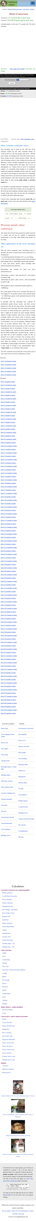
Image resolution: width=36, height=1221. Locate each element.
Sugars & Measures (8, 1039)
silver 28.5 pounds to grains (9, 568)
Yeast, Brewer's (7, 1046)
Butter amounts (7, 893)
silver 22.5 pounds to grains (9, 527)
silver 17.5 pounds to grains (9, 493)
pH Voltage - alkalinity (10, 909)
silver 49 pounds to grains (8, 706)
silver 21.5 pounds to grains (9, 520)
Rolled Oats (6, 916)
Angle (4, 953)
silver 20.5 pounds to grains (9, 513)
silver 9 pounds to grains (8, 436)
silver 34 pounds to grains (8, 605)
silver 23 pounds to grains (8, 530)
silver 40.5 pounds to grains (9, 649)
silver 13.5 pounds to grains (9, 466)
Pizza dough (22, 752)
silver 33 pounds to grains (8, 598)
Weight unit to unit (8, 1059)
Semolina (5, 920)
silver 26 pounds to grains (8, 551)
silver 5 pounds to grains (8, 409)
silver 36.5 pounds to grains (9, 622)
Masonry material (8, 1069)
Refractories (6, 1072)
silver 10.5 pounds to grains (9, 446)
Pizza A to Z (22, 740)
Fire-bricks (4, 805)
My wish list (22, 825)
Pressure (5, 987)
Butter (4, 1019)
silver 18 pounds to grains (8, 497)
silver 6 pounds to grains (8, 415)
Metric (4, 976)
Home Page (4, 728)
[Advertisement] (18, 47)
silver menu (26, 9)
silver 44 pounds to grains (8, 672)
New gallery (4, 748)
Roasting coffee (23, 764)
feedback (9, 1195)
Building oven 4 (23, 813)
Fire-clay (3, 811)
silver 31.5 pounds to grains (9, 588)
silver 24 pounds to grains (8, 537)
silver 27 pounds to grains (8, 557)
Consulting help (23, 831)
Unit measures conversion (25, 728)
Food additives (22, 795)
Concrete (5, 1066)
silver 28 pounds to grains (8, 564)
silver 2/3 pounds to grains (8, 371)
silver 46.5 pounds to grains (9, 689)
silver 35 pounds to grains (8, 612)
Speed (4, 990)
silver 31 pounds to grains (8, 584)
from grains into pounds (17, 69)
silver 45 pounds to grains (8, 679)
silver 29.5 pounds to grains (9, 574)
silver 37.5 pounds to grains (9, 628)
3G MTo (20, 789)
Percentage (6, 980)
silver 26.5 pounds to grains (9, 554)
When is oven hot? (23, 746)
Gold (4, 1013)
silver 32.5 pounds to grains (9, 595)
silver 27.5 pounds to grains (9, 561)
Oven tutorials (22, 734)
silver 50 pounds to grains (8, 713)
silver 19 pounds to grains (8, 503)
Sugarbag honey (7, 906)
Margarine (5, 1029)
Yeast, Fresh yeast (8, 1049)
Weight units (6, 947)
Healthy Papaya (23, 801)
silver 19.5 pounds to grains (9, 507)
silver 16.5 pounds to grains (9, 486)
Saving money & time (7, 817)
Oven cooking (22, 758)
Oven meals (4, 755)
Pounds (32, 9)
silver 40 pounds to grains (8, 645)
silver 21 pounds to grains (8, 517)
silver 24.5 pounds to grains (9, 540)
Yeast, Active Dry (8, 1043)
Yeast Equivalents (8, 926)
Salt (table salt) (7, 1036)
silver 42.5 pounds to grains (9, 662)
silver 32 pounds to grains (8, 591)
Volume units (6, 943)
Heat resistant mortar (7, 787)
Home (8, 3)
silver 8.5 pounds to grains (8, 432)
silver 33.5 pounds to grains (9, 601)
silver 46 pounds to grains (8, 686)
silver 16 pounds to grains (8, 483)
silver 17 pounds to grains (8, 490)
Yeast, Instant (6, 1053)
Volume (4, 1000)
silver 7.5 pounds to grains (8, 425)
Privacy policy (6, 1211)
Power (4, 983)
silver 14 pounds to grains (8, 469)
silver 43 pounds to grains (8, 666)
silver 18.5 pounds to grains (9, 500)
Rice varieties (6, 1032)
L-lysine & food (23, 807)
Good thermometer (6, 823)
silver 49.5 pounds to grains (9, 710)
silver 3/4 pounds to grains (8, 375)
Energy (4, 963)
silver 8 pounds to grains (8, 429)
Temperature (6, 933)
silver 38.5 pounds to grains (9, 635)
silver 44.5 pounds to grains (9, 676)
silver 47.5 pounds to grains (9, 696)
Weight (4, 1003)
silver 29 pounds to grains (8, 571)
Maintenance (22, 776)
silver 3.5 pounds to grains (8, 398)
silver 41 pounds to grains (8, 652)
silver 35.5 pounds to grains (9, 615)
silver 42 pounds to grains (8, 659)
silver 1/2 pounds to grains (8, 368)
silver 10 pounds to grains (8, 442)
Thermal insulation (6, 799)
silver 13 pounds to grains (8, 463)
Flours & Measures (8, 1026)
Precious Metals (7, 1009)
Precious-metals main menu (15, 9)
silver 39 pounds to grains (8, 639)
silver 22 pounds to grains (8, 524)
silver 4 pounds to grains (8, 402)
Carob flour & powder (9, 896)
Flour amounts (7, 899)
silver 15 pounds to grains (8, 476)
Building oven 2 (6, 835)
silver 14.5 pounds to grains (9, 473)
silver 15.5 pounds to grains (9, 480)
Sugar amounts (7, 923)
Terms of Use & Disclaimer (20, 1211)
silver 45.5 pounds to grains (9, 683)
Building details (5, 775)
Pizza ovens (4, 742)
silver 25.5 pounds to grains (9, 547)
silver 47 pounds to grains (8, 693)
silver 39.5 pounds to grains (9, 642)
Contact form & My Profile (26, 819)
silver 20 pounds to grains (8, 510)
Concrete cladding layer (8, 793)
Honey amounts (7, 903)
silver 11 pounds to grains (8, 449)
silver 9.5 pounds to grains (8, 439)
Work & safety (22, 782)
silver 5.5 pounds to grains (8, 412)
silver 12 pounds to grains (8, 456)
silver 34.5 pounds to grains (9, 608)
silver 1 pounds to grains (8, 381)
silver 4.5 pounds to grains (8, 405)
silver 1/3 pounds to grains (8, 364)
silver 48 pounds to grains (8, 700)
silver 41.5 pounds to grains (9, 656)
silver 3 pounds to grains (8, 395)
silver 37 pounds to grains (8, 625)
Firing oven (21, 770)
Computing (6, 959)
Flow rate (5, 966)
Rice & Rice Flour (8, 913)
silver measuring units (27, 139)
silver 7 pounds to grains (8, 422)
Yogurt (4, 930)
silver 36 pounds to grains (8, 618)
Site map (20, 837)
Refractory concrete (7, 781)
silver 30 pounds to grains (8, 578)
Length (4, 973)
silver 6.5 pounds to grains (8, 419)
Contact (31, 1211)
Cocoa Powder (7, 1022)
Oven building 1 (6, 829)
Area (4, 956)
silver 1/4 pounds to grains (8, 361)
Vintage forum (5, 761)
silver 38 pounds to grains (8, 632)
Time (4, 997)
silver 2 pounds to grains (8, 388)
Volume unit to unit (8, 1056)
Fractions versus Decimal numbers (13, 970)
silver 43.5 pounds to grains (9, 669)
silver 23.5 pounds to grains (9, 534)
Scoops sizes (6, 936)
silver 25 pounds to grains (8, 544)
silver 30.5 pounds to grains (9, 581)
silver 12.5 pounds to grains (9, 459)
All (13, 943)
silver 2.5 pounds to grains (8, 392)
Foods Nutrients (7, 940)
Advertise (15, 1214)
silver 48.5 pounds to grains (9, 703)
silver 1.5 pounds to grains (8, 385)
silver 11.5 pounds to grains (9, 453)
